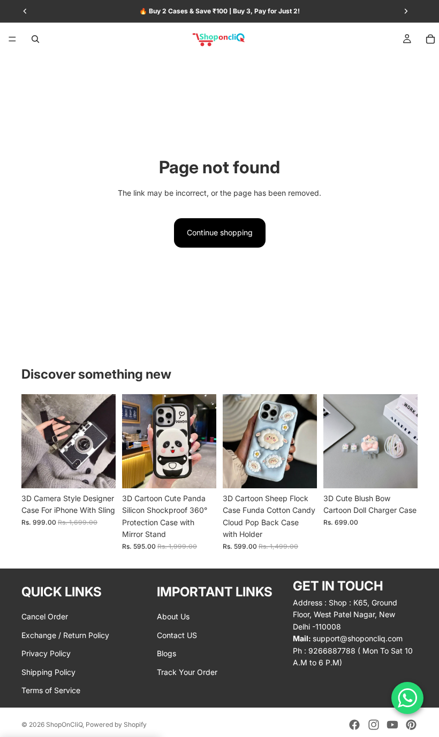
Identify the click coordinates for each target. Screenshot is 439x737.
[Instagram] (373, 724)
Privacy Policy (46, 653)
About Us (173, 616)
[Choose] (99, 471)
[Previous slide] (33, 441)
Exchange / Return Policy (65, 634)
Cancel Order (44, 616)
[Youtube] (392, 724)
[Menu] (12, 39)
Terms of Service (50, 689)
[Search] (35, 39)
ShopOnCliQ (64, 724)
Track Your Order (187, 671)
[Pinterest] (411, 724)
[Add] (401, 471)
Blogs (166, 653)
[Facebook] (354, 724)
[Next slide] (104, 441)
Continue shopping (220, 232)
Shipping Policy (48, 671)
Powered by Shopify (116, 724)
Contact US (177, 634)
